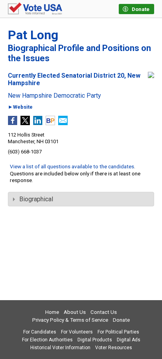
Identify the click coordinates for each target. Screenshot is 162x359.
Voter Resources (113, 347)
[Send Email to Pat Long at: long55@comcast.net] (63, 123)
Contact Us (103, 312)
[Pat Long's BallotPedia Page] (50, 123)
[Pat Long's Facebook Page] (12, 123)
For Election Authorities (47, 340)
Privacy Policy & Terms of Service (70, 320)
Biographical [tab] (36, 199)
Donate (121, 320)
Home (52, 312)
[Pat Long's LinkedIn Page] (37, 123)
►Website (20, 107)
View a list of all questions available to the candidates (72, 166)
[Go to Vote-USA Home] (35, 9)
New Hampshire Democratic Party (54, 96)
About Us (75, 312)
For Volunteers (77, 332)
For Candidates (39, 332)
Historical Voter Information (60, 347)
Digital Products (94, 340)
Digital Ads (128, 340)
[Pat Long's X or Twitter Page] (25, 123)
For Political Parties (118, 332)
